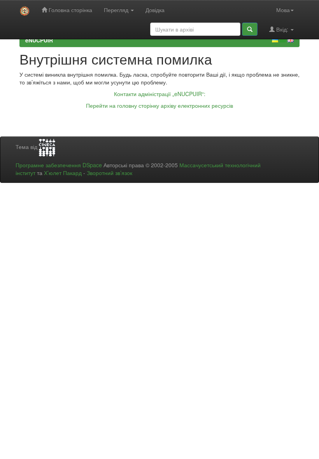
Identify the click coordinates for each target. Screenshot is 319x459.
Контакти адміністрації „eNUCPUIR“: (159, 94)
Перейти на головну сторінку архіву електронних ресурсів (159, 105)
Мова (283, 10)
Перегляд (117, 10)
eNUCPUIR (39, 40)
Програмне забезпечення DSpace (59, 165)
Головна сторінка (69, 10)
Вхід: (282, 29)
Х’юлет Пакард (63, 173)
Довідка (155, 10)
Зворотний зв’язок (109, 173)
